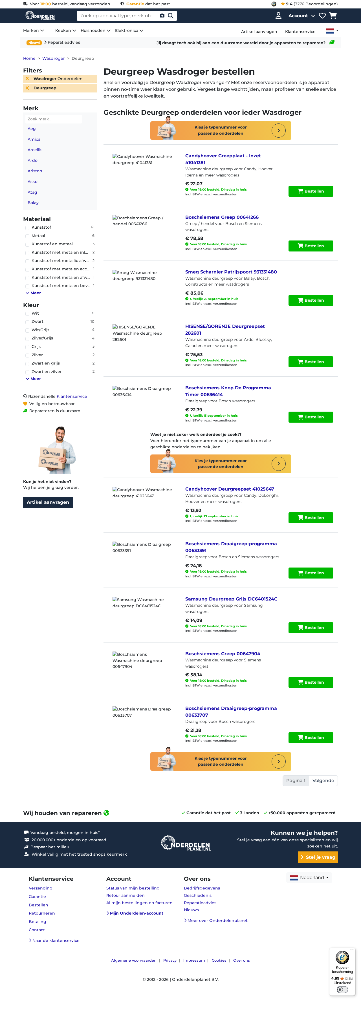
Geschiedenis (198, 895)
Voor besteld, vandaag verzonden (69, 3)
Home (29, 58)
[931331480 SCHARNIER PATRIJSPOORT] (143, 284)
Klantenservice (72, 396)
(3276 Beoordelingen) (312, 3)
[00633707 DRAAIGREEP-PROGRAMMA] (143, 720)
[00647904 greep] (143, 666)
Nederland (311, 877)
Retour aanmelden (125, 895)
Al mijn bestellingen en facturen (139, 902)
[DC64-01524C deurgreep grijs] (143, 611)
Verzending (40, 888)
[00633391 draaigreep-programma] (143, 556)
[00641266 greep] (143, 229)
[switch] (342, 989)
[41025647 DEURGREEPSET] (143, 501)
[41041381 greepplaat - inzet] (143, 168)
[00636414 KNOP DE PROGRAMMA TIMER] (143, 400)
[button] (62, 293)
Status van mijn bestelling (133, 888)
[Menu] (352, 951)
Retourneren (42, 913)
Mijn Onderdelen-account (136, 913)
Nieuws (191, 909)
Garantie (37, 896)
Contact (37, 929)
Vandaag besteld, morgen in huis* (64, 832)
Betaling (37, 921)
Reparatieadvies (63, 42)
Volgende (323, 780)
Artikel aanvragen (48, 502)
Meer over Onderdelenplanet (217, 920)
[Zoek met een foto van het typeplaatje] (162, 15)
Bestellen (313, 191)
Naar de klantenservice (55, 940)
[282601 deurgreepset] (143, 338)
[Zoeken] (171, 16)
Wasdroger (53, 58)
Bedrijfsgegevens (202, 888)
